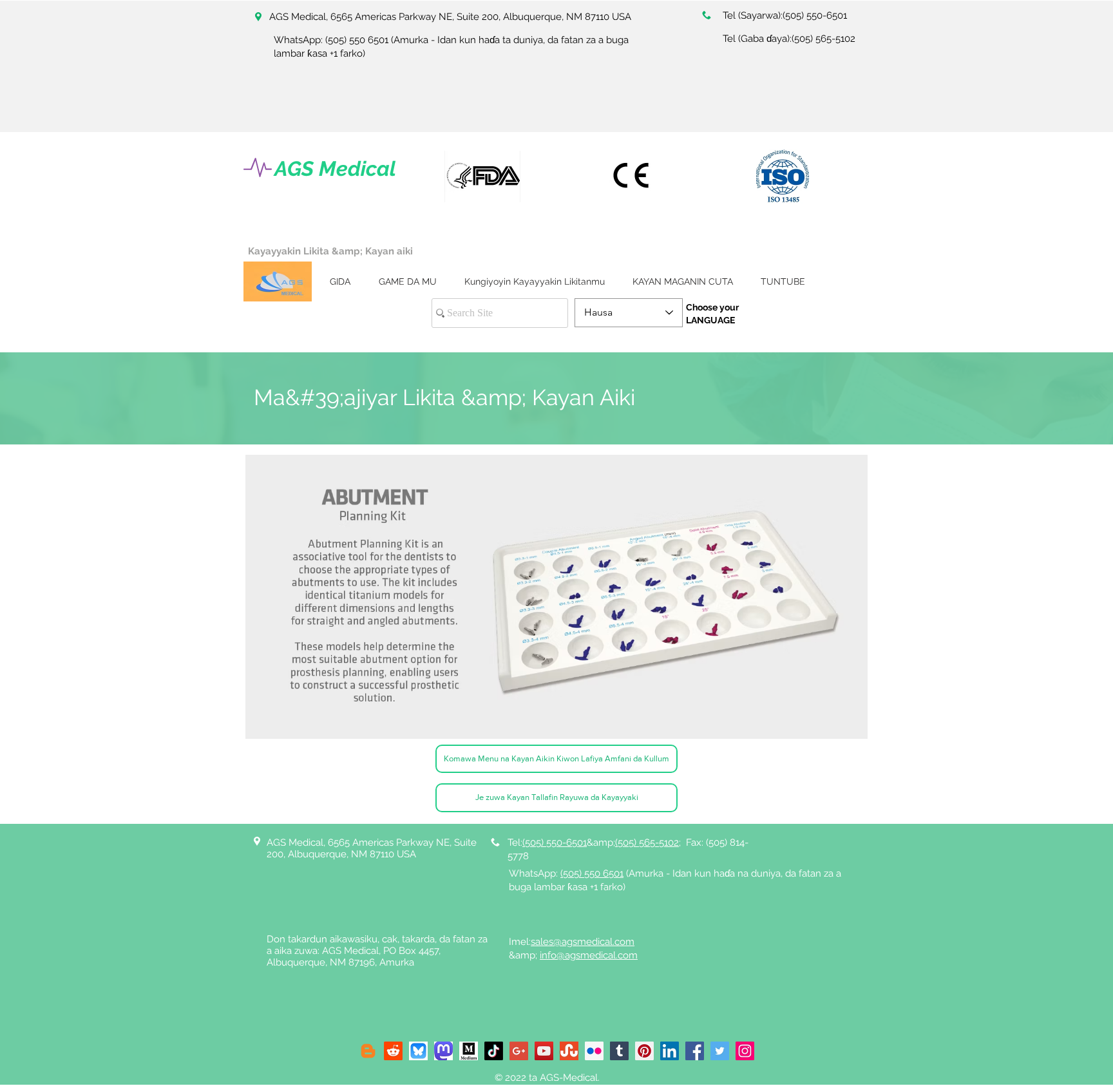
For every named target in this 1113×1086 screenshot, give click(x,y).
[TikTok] (493, 1051)
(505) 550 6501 (356, 40)
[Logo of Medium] (468, 1051)
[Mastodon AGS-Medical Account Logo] (443, 1051)
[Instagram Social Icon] (745, 1051)
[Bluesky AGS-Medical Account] (418, 1051)
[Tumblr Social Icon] (619, 1051)
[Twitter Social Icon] (719, 1051)
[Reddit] (393, 1051)
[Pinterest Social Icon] (644, 1051)
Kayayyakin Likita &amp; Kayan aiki (330, 251)
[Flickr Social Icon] (594, 1051)
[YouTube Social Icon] (544, 1051)
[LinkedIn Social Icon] (669, 1051)
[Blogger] (368, 1051)
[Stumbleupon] (569, 1051)
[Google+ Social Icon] (518, 1051)
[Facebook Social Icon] (694, 1051)
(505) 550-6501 (815, 15)
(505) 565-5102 (823, 38)
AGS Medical (335, 168)
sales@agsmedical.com (582, 942)
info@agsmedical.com (589, 955)
